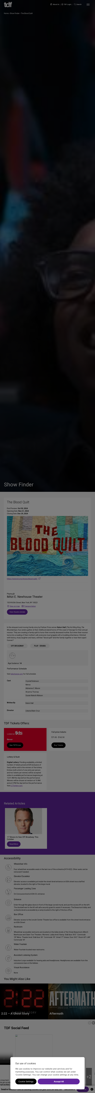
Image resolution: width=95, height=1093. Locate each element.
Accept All (59, 1081)
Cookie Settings (25, 1081)
